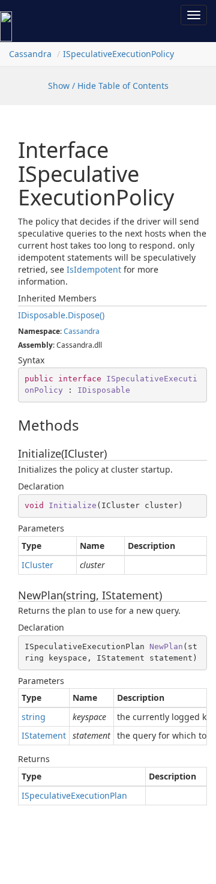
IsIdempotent (94, 269)
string (34, 716)
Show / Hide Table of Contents (108, 85)
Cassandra (30, 53)
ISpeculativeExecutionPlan (74, 795)
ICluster (37, 565)
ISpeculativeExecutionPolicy (118, 53)
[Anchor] (8, 425)
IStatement (44, 735)
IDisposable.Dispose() (61, 315)
